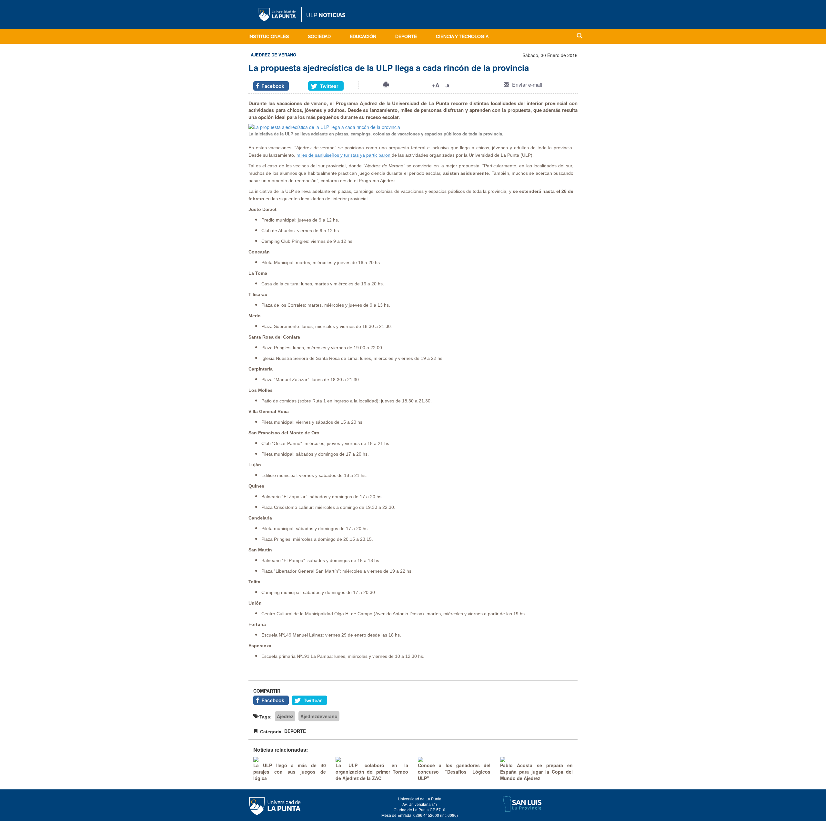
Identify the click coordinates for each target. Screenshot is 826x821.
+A (435, 85)
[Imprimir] (386, 84)
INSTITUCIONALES (268, 37)
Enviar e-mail (527, 84)
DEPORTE (406, 37)
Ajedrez (285, 716)
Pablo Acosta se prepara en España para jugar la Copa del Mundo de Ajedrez (536, 771)
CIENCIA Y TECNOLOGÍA (462, 37)
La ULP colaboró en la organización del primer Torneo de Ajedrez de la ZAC (372, 771)
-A (447, 85)
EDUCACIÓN (363, 37)
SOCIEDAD (319, 37)
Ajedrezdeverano (318, 716)
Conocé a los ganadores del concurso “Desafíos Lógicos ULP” (454, 771)
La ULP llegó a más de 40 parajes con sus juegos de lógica (289, 771)
